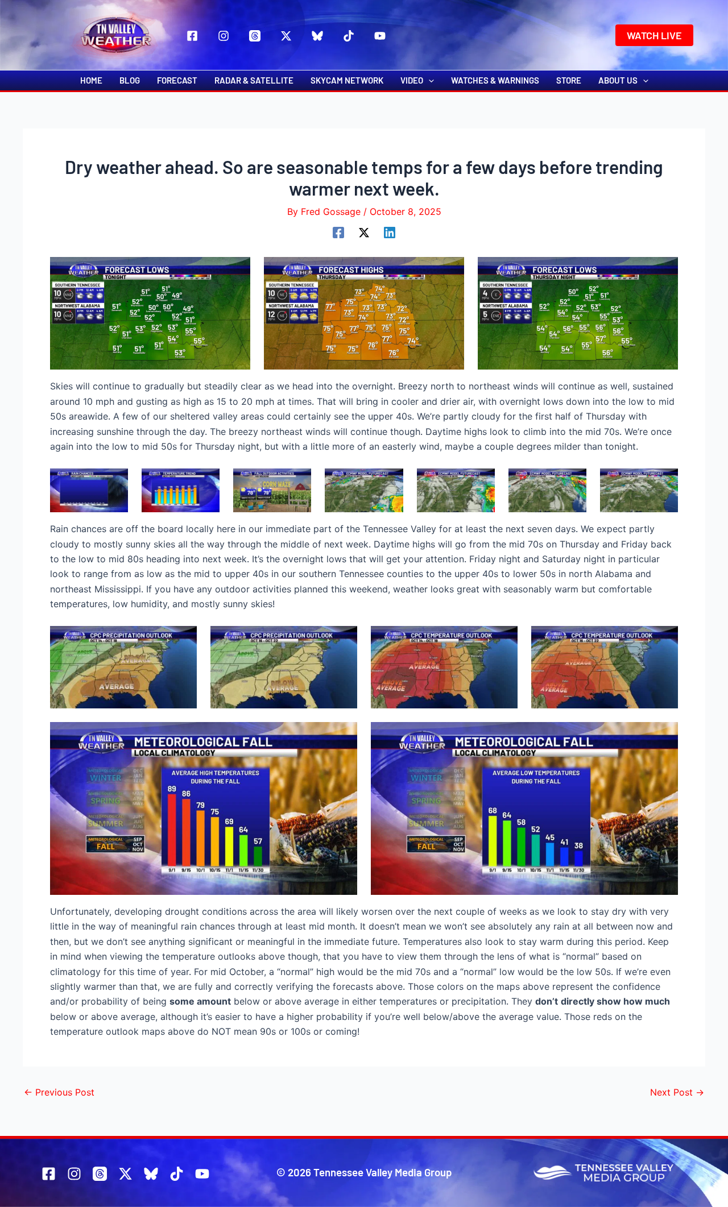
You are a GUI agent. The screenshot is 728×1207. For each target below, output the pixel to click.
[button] (654, 35)
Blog (129, 80)
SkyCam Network (347, 80)
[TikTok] (348, 36)
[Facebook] (192, 36)
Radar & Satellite (253, 80)
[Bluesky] (317, 36)
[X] (286, 36)
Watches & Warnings (495, 80)
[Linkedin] (389, 232)
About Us (618, 80)
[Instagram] (223, 36)
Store (568, 80)
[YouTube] (380, 36)
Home (91, 80)
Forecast (177, 80)
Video (411, 80)
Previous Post (59, 1092)
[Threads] (254, 36)
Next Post (677, 1092)
